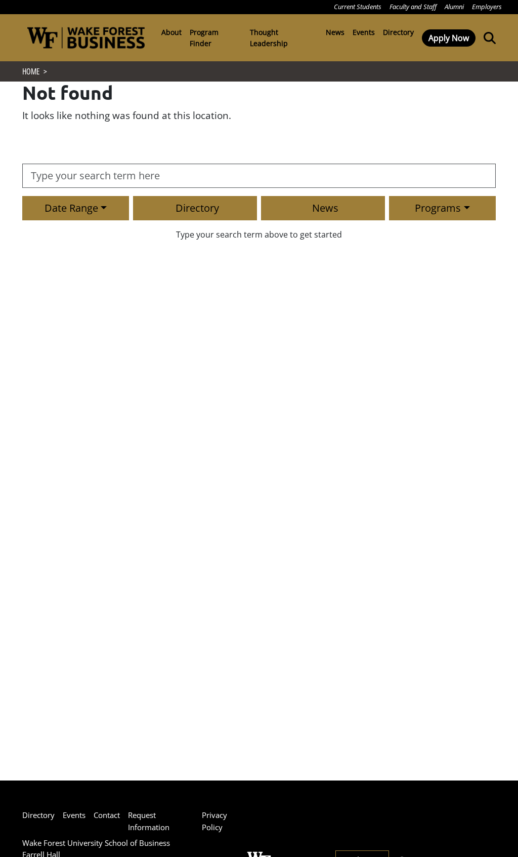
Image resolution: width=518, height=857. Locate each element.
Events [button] (364, 32)
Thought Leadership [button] (269, 37)
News (325, 208)
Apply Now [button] (448, 38)
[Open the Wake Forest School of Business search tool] (488, 37)
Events (74, 815)
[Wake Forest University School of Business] (85, 37)
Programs (438, 208)
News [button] (335, 32)
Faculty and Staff (413, 6)
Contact (107, 815)
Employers (487, 6)
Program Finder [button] (204, 37)
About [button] (171, 32)
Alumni (454, 6)
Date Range (71, 208)
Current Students (357, 6)
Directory (398, 32)
